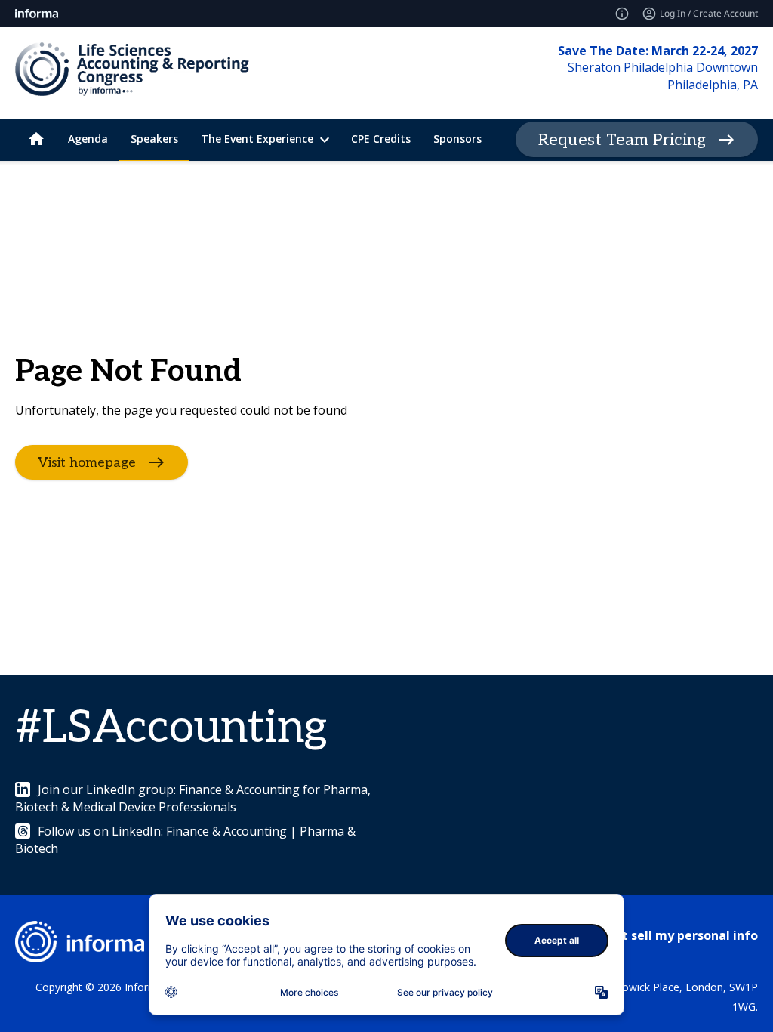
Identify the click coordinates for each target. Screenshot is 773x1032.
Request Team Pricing (622, 140)
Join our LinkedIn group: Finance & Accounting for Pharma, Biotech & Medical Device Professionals (193, 797)
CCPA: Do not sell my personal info (654, 935)
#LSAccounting (171, 728)
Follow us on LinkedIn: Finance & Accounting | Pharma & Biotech (185, 839)
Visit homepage (87, 463)
